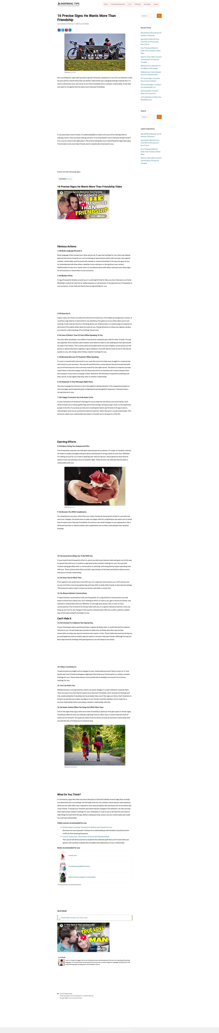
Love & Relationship (66, 993)
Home (106, 4)
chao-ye (72, 507)
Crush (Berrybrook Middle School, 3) (79, 866)
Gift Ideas (138, 4)
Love (129, 4)
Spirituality (147, 4)
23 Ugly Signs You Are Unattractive (71, 998)
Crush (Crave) (72, 855)
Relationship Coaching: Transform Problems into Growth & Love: (87, 827)
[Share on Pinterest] (66, 30)
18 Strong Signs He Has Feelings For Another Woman (77, 996)
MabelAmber (73, 767)
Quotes (156, 4)
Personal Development (118, 4)
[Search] (159, 16)
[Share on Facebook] (59, 30)
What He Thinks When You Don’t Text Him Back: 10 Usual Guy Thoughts (151, 59)
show (69, 179)
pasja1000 (73, 72)
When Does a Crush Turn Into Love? (74, 918)
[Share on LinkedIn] (70, 30)
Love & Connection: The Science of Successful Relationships (85, 836)
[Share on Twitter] (62, 30)
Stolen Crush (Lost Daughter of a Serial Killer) (82, 877)
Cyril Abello (62, 957)
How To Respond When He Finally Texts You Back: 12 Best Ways (150, 50)
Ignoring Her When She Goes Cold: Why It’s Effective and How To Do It (150, 41)
